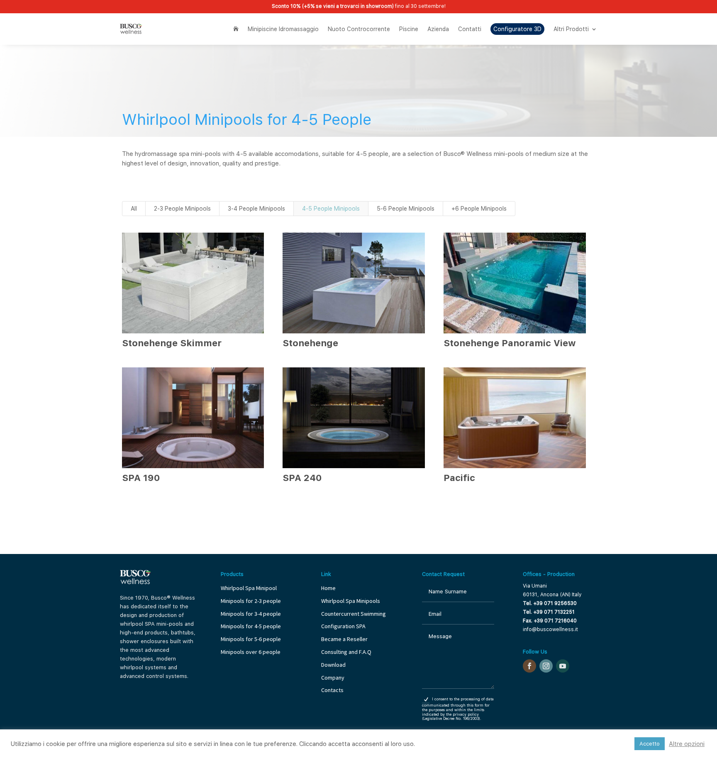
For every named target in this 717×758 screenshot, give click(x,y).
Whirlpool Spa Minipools (350, 601)
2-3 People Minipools (182, 208)
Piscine (408, 29)
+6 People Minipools (479, 208)
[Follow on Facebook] (529, 666)
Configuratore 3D (517, 29)
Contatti (469, 29)
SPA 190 (141, 477)
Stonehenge (310, 343)
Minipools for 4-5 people (251, 626)
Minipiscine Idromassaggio (283, 29)
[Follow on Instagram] (546, 666)
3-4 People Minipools (256, 208)
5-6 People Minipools (405, 208)
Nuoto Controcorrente (359, 29)
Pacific (459, 477)
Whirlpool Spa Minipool (249, 588)
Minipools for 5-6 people (251, 639)
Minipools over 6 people (250, 652)
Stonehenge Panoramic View (510, 343)
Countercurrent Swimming (353, 613)
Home (328, 588)
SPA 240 (302, 477)
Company (332, 677)
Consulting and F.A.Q (346, 652)
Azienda (438, 29)
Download (333, 664)
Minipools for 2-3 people (251, 601)
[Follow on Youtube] (562, 666)
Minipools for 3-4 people (251, 613)
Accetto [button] (649, 744)
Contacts (332, 690)
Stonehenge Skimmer (172, 343)
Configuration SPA (344, 626)
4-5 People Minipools (331, 208)
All (134, 208)
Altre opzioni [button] (687, 744)
